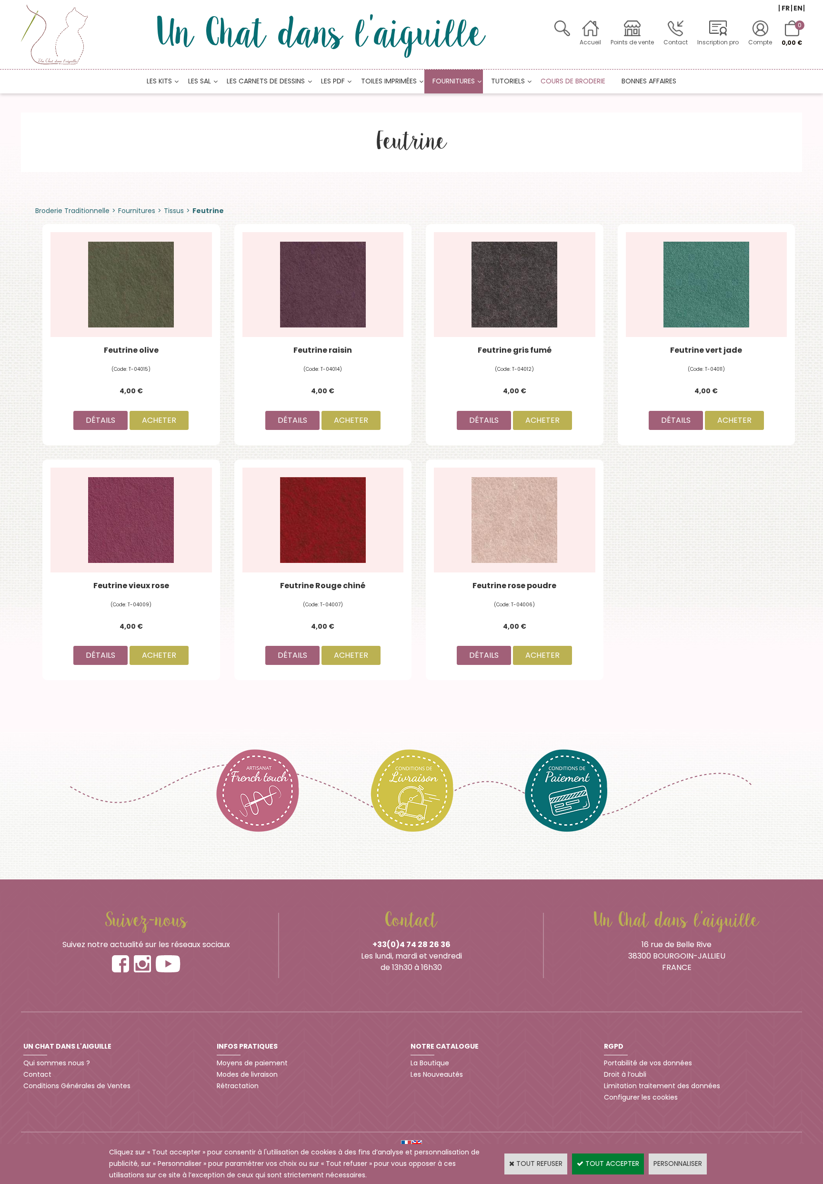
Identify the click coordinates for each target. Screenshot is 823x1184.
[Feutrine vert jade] (706, 284)
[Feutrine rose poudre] (514, 519)
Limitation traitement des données (662, 1086)
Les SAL (199, 81)
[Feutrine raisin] (323, 284)
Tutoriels (508, 81)
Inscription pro (718, 42)
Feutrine (208, 210)
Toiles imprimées (389, 81)
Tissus (174, 210)
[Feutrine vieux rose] (131, 519)
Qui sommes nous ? (56, 1063)
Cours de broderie (573, 81)
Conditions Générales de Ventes (76, 1086)
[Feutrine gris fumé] (514, 284)
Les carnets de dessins (266, 81)
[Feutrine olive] (131, 284)
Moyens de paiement (252, 1063)
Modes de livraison (247, 1074)
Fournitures (453, 81)
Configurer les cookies (641, 1097)
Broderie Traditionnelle (72, 210)
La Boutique (430, 1063)
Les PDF (333, 81)
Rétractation (238, 1086)
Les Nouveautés (437, 1074)
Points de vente (632, 42)
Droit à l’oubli (625, 1074)
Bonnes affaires (649, 81)
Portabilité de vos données (648, 1063)
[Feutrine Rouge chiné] (323, 519)
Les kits (159, 81)
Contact (675, 42)
